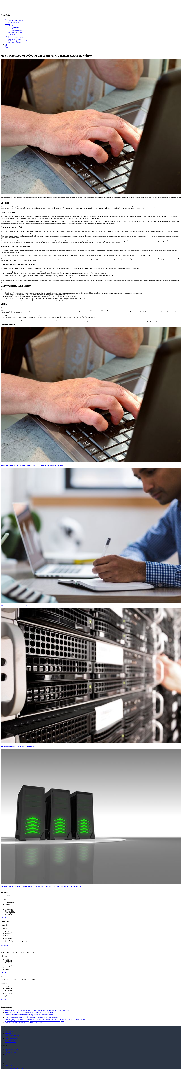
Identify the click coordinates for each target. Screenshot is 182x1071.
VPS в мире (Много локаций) (17, 41)
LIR (6, 46)
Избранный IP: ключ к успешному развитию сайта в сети (23, 1022)
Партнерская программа (12, 1049)
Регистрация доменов (12, 1040)
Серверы (7, 36)
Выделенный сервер (15, 42)
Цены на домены (13, 22)
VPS (6, 1037)
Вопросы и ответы (11, 1052)
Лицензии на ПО (10, 1042)
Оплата (7, 1054)
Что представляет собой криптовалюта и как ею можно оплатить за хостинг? (29, 1014)
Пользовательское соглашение (14, 1067)
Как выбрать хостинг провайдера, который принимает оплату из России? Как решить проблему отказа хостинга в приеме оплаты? (41, 886)
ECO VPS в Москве (14, 39)
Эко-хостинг (16, 27)
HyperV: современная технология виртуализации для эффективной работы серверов (32, 1017)
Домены (7, 19)
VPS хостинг (12, 34)
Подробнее (4, 917)
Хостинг (7, 24)
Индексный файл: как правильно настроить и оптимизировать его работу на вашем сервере (34, 1021)
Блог (6, 1063)
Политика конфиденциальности (15, 1068)
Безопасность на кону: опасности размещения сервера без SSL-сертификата (29, 1012)
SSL (6, 44)
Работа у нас (9, 1051)
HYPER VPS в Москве (15, 37)
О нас (6, 1062)
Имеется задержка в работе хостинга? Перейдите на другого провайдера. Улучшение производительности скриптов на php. (45, 1019)
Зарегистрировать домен (16, 20)
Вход (6, 47)
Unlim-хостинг (17, 30)
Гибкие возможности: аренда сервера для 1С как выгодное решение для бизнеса (25, 605)
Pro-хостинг (16, 29)
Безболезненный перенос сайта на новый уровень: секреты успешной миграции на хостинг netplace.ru (32, 465)
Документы (8, 1065)
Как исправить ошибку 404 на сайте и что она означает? (18, 746)
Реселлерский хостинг (15, 32)
